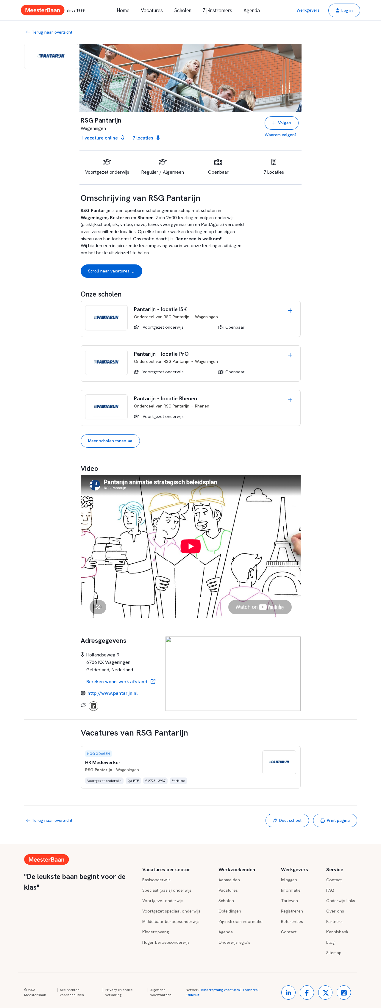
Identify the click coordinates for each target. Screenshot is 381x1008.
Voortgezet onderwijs (162, 900)
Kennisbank (337, 932)
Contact (288, 932)
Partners (334, 921)
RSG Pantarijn (176, 316)
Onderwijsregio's (234, 942)
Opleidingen (229, 911)
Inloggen (289, 879)
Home (123, 10)
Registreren (292, 911)
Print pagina (338, 820)
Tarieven (289, 900)
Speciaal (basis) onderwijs (166, 890)
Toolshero (249, 990)
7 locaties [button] (143, 138)
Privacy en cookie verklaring (118, 992)
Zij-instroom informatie (240, 921)
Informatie (291, 890)
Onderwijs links (340, 900)
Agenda (251, 10)
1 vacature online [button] (100, 138)
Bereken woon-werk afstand (117, 681)
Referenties (292, 921)
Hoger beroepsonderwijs (166, 942)
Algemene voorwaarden (160, 992)
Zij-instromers (217, 10)
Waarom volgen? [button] (280, 134)
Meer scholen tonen (107, 440)
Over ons (335, 911)
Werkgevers (308, 10)
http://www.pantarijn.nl (113, 693)
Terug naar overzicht (51, 32)
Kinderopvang (155, 932)
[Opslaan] (290, 311)
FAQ (330, 890)
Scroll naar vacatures (108, 271)
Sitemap (333, 952)
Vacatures (152, 10)
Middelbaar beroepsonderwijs (170, 921)
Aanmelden (229, 879)
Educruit (192, 995)
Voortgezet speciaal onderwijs (171, 911)
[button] (344, 10)
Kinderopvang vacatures (220, 990)
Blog (330, 942)
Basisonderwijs (156, 879)
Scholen (182, 10)
